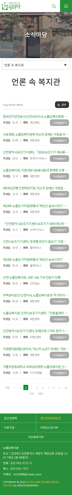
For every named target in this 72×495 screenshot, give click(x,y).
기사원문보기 (59, 123)
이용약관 (9, 427)
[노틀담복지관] (11, 6)
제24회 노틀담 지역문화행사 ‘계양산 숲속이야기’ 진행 (36, 205)
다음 (31, 393)
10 (65, 387)
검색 (63, 105)
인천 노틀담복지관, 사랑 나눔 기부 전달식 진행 (31, 277)
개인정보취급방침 (50, 418)
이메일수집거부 (49, 427)
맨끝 (40, 393)
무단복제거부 (36, 437)
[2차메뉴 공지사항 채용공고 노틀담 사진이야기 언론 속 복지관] (36, 65)
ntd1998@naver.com (27, 474)
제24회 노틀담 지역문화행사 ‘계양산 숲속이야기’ (33, 259)
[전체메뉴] (66, 6)
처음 (7, 387)
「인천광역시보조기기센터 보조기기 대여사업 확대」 (36, 223)
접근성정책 (10, 418)
